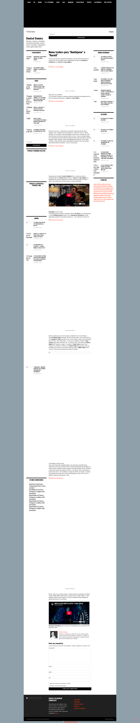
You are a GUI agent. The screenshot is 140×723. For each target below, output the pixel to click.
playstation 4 (97, 195)
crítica (95, 190)
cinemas (104, 188)
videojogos (108, 199)
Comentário (52, 648)
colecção (108, 188)
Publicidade (77, 702)
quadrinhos (104, 197)
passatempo (104, 193)
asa (106, 184)
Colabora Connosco (78, 704)
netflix (110, 192)
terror (101, 199)
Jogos (58, 2)
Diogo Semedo (32, 495)
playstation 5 (103, 195)
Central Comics (34, 38)
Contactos (76, 706)
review (95, 199)
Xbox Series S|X (101, 201)
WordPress (112, 719)
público (100, 197)
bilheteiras (105, 186)
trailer (104, 199)
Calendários (98, 2)
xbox (112, 199)
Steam (98, 199)
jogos (111, 190)
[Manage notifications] (136, 720)
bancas (109, 184)
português (96, 197)
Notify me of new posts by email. (58, 685)
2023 (63, 2)
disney (100, 190)
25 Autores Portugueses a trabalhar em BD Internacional (36, 491)
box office (96, 188)
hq (109, 190)
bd (102, 186)
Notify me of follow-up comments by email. (60, 683)
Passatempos (80, 2)
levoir (100, 192)
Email (50, 672)
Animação (70, 2)
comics (111, 188)
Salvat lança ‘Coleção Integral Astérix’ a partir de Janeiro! (37, 486)
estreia (104, 190)
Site (50, 677)
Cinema (40, 2)
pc (107, 193)
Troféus (89, 2)
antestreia (99, 184)
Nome (50, 666)
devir (98, 190)
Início (29, 2)
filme (107, 190)
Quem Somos (77, 700)
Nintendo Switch (97, 193)
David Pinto (32, 484)
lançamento (96, 192)
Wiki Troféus (108, 2)
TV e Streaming (49, 2)
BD (34, 2)
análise (103, 184)
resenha (109, 197)
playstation (111, 193)
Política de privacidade (79, 708)
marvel (107, 192)
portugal (108, 195)
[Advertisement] (70, 17)
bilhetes (110, 186)
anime (95, 184)
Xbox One (96, 201)
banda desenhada (98, 186)
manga (103, 192)
